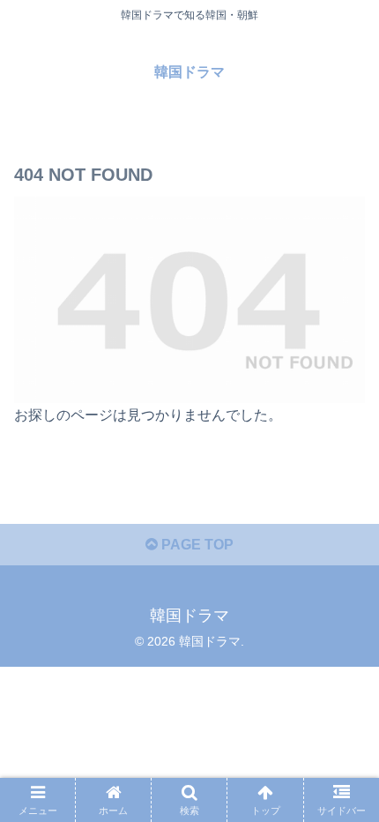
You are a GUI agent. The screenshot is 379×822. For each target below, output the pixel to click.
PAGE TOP (196, 544)
